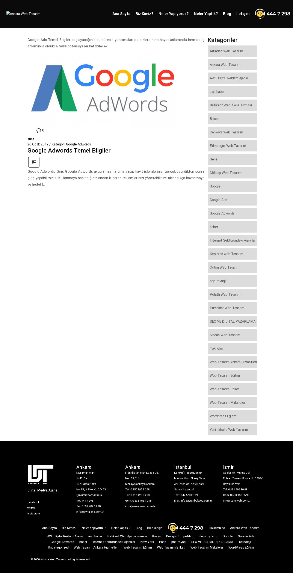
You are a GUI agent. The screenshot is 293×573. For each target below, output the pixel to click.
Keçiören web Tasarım (226, 254)
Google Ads (218, 200)
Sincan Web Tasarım (225, 335)
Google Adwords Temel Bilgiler (69, 150)
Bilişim (214, 119)
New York (147, 542)
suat (30, 139)
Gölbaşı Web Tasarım (226, 173)
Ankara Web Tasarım (225, 65)
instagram (33, 513)
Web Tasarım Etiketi (225, 389)
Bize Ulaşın (154, 528)
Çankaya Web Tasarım (226, 132)
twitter (31, 508)
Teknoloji (216, 348)
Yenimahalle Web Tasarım (229, 430)
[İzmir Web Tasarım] (40, 476)
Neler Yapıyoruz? (174, 13)
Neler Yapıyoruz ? (94, 528)
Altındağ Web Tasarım (226, 51)
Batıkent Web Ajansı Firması (231, 105)
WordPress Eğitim (241, 547)
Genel (214, 159)
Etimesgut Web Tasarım (228, 146)
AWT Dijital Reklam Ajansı (229, 78)
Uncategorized (58, 547)
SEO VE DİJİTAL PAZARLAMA (232, 321)
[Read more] (33, 162)
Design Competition (180, 536)
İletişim (242, 13)
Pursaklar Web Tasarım (227, 308)
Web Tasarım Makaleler (227, 403)
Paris (162, 542)
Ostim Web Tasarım (224, 267)
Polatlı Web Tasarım (225, 294)
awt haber (217, 92)
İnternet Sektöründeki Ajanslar (232, 240)
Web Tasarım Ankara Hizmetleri (233, 362)
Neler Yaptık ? (121, 528)
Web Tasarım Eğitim (225, 375)
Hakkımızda (217, 528)
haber (214, 227)
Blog (227, 13)
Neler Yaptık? (206, 13)
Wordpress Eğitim (223, 416)
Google (215, 186)
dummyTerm (208, 536)
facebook (33, 502)
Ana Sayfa (121, 13)
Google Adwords (78, 144)
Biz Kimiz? (144, 13)
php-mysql (218, 281)
